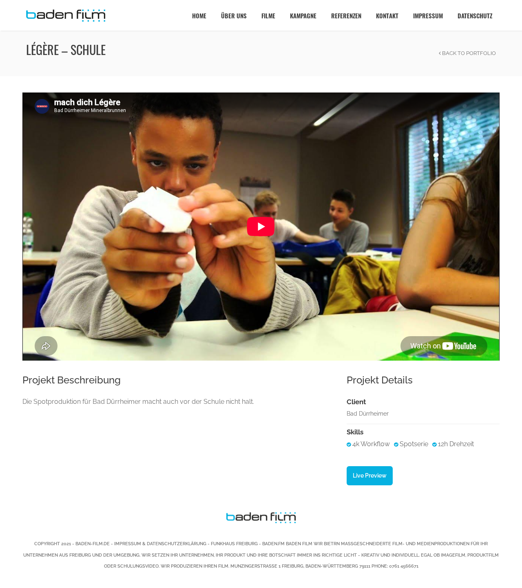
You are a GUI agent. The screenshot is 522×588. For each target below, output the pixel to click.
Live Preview (370, 475)
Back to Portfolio (468, 53)
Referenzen (346, 15)
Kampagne (303, 15)
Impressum (428, 15)
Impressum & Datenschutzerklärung (160, 543)
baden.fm (273, 543)
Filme (268, 15)
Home (199, 15)
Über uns (234, 15)
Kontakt (387, 15)
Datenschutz (475, 15)
